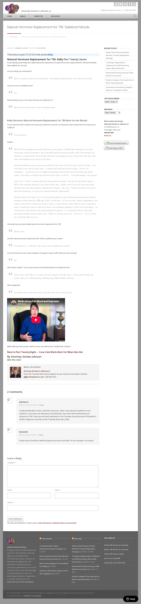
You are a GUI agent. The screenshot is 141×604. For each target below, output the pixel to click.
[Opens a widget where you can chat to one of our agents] (130, 599)
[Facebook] (129, 4)
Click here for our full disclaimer (20, 582)
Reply (41, 405)
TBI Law (78, 538)
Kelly (50, 54)
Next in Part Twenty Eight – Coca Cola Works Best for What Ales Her (45, 352)
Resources (55, 16)
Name (10, 490)
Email (58, 490)
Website (10, 502)
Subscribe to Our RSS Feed (114, 563)
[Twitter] (134, 4)
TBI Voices (13, 37)
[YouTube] (125, 4)
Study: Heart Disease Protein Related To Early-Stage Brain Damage (117, 55)
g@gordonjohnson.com (34, 377)
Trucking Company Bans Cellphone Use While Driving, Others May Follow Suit (117, 65)
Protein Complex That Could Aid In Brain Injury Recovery (120, 81)
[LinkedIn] (120, 4)
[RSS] (116, 4)
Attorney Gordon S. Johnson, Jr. (37, 371)
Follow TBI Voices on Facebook (116, 545)
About (23, 16)
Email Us (107, 135)
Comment (12, 463)
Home (9, 16)
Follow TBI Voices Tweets (114, 554)
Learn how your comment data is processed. (57, 523)
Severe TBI (38, 16)
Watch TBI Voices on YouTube (116, 549)
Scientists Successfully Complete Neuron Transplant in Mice (119, 88)
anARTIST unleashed (32, 596)
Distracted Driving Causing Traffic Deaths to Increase (119, 74)
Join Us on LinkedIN (112, 558)
